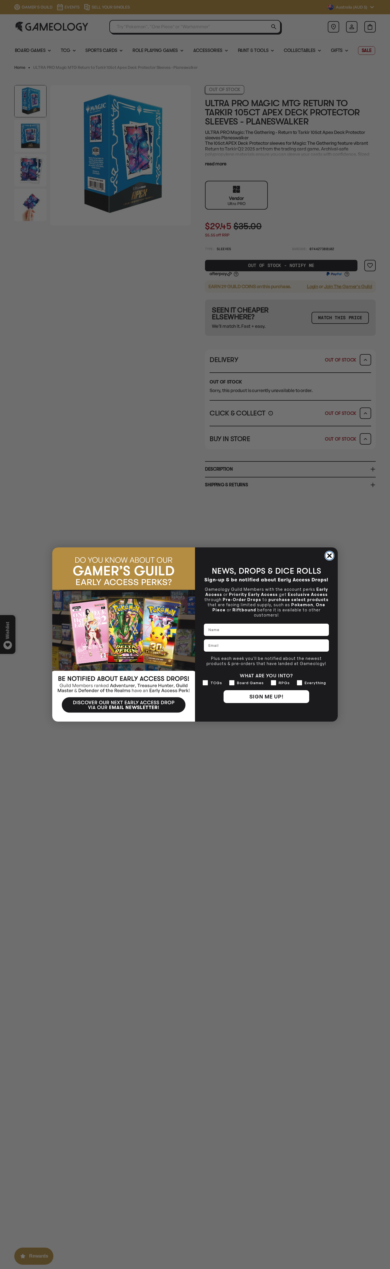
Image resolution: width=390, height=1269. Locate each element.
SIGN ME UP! (266, 696)
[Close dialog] (329, 555)
